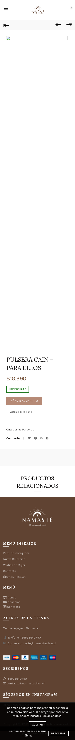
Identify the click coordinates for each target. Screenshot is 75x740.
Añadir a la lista (21, 411)
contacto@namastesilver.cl (26, 683)
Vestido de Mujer (14, 565)
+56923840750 (16, 678)
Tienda (12, 597)
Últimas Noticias (14, 577)
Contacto (9, 571)
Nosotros (14, 602)
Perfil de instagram (16, 553)
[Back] (6, 25)
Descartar (58, 733)
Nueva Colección (14, 559)
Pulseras (28, 429)
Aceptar (37, 724)
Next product (69, 25)
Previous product (58, 25)
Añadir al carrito (24, 401)
